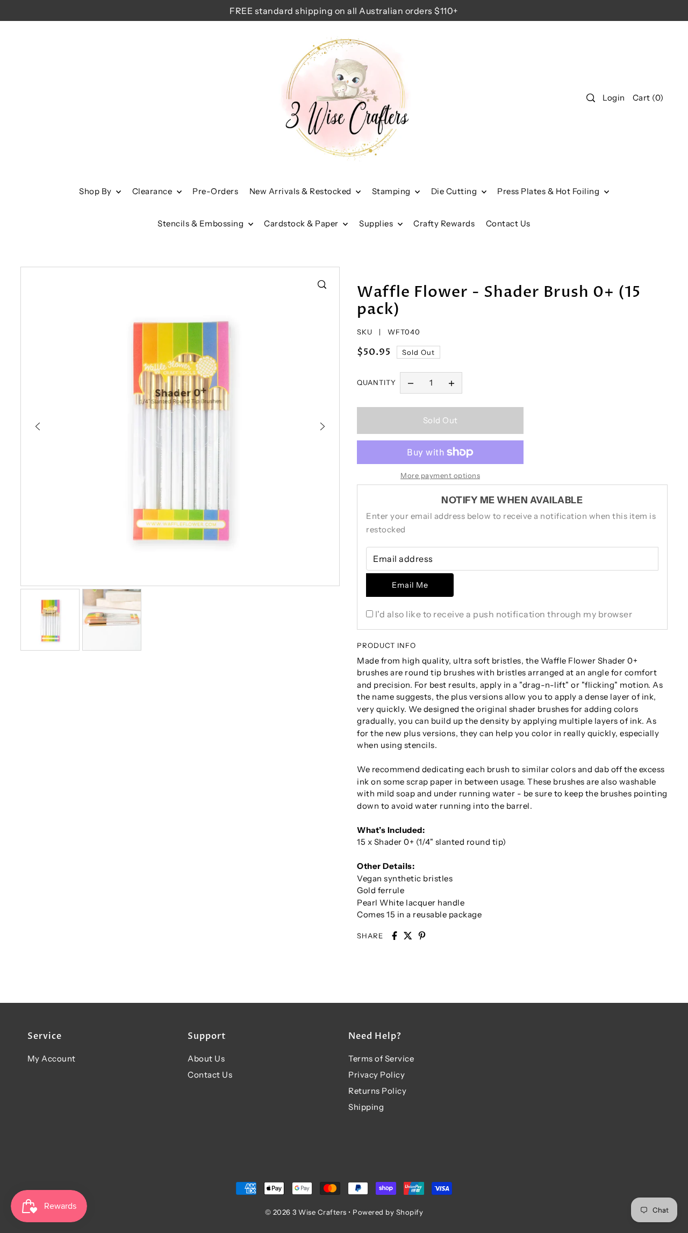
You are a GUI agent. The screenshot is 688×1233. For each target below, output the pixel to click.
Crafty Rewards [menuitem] (444, 223)
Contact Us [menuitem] (508, 223)
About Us (206, 1058)
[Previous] (37, 426)
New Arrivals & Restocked (301, 191)
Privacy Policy (376, 1075)
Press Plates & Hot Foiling (549, 191)
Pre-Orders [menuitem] (215, 191)
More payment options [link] (440, 475)
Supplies (377, 223)
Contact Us (210, 1075)
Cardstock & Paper (302, 223)
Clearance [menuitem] (153, 191)
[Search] (591, 98)
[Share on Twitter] (408, 935)
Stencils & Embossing (201, 223)
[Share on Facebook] (394, 935)
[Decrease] (410, 383)
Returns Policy (377, 1091)
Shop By (96, 191)
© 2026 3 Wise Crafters (306, 1212)
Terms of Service (381, 1058)
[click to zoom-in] (322, 284)
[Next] (322, 426)
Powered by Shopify (388, 1212)
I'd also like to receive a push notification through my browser (503, 614)
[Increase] (451, 383)
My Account (51, 1058)
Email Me (410, 585)
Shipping (366, 1107)
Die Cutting (455, 191)
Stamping (392, 191)
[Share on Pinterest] (422, 935)
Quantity (376, 382)
